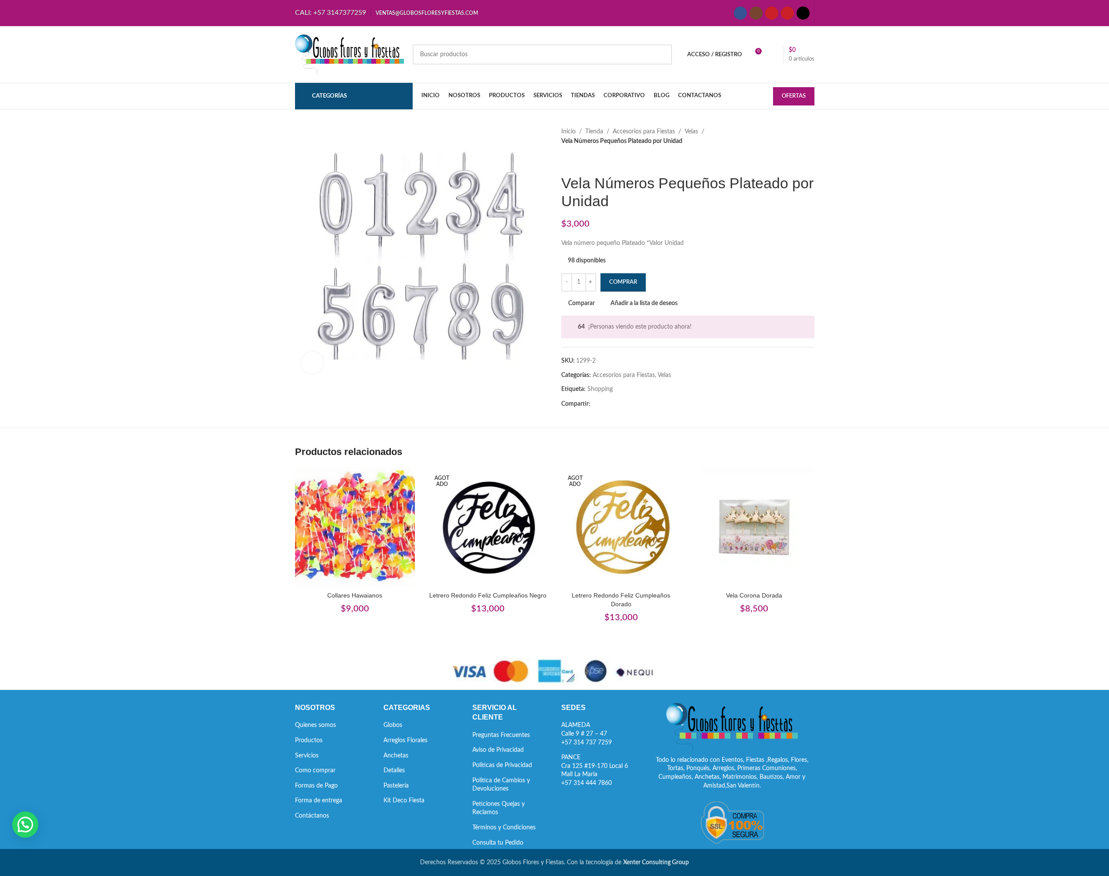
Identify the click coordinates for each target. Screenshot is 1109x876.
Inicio (568, 132)
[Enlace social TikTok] (803, 13)
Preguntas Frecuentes (501, 735)
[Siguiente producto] (587, 160)
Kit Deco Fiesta (403, 801)
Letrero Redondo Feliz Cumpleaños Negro (487, 595)
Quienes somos (315, 725)
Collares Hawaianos (354, 595)
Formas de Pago (316, 786)
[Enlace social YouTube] (771, 13)
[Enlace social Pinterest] (787, 13)
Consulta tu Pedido (497, 843)
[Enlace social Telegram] (637, 404)
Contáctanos (312, 816)
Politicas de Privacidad (502, 765)
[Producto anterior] (566, 160)
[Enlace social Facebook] (740, 13)
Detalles (394, 770)
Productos (308, 740)
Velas (691, 132)
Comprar (623, 282)
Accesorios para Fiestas (644, 132)
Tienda (594, 132)
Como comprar (315, 770)
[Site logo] (349, 54)
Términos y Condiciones (504, 828)
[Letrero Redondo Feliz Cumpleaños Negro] (488, 527)
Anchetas (395, 756)
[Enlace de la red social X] (606, 404)
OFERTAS (794, 96)
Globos (392, 725)
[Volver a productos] (577, 160)
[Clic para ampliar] (312, 362)
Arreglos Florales (405, 740)
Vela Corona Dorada (754, 595)
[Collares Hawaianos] (355, 527)
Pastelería (396, 786)
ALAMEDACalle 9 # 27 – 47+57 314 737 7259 (586, 733)
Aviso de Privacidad (498, 750)
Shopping (600, 389)
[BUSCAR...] (662, 54)
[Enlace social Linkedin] (627, 404)
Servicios (307, 756)
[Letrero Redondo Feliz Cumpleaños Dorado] (621, 527)
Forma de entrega (318, 801)
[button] (25, 824)
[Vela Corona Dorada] (754, 527)
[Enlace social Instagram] (756, 13)
